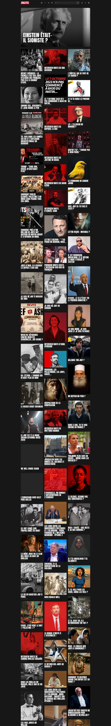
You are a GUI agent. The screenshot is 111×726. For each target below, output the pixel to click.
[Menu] (88, 2)
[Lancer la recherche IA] (77, 2)
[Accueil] (41, 2)
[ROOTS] (25, 2)
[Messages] (82, 2)
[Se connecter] (85, 3)
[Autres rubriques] (52, 3)
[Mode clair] (48, 2)
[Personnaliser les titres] (45, 3)
